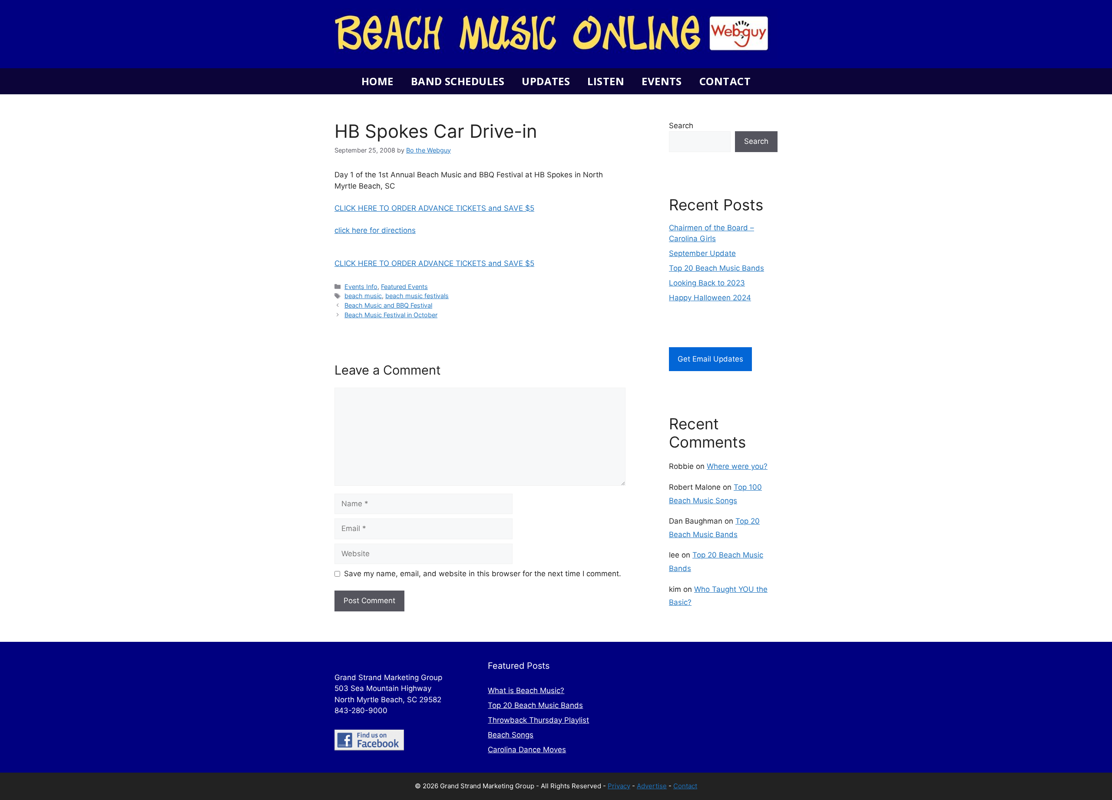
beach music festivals (417, 295)
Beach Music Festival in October (390, 315)
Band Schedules (457, 81)
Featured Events (404, 286)
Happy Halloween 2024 (710, 297)
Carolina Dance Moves (527, 749)
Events (662, 81)
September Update (702, 253)
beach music (363, 295)
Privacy (619, 786)
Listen (605, 81)
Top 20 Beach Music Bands (716, 268)
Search (681, 125)
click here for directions (375, 230)
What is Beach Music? (526, 690)
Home (377, 81)
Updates (546, 81)
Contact (725, 81)
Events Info (360, 286)
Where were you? (737, 466)
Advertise (652, 786)
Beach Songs (510, 734)
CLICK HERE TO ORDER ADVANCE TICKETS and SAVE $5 (434, 208)
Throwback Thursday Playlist (538, 720)
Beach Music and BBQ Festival (388, 305)
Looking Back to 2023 (707, 283)
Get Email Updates (710, 359)
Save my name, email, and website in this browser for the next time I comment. (482, 573)
